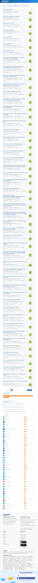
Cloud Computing (7, 433)
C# (5, 472)
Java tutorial (18, 556)
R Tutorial (26, 566)
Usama (12, 60)
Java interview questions (29, 556)
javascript (19, 395)
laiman (11, 236)
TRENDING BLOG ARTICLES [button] (7, 555)
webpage (21, 132)
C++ (5, 474)
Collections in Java (23, 564)
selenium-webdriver (10, 12)
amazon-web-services (25, 395)
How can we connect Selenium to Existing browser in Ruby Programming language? (14, 228)
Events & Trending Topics (9, 505)
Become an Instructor (23, 534)
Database (6, 462)
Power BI (6, 419)
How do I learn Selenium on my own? (11, 307)
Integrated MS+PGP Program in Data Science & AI (27, 522)
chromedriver (15, 238)
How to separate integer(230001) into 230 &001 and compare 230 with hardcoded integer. (13, 58)
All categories (6, 414)
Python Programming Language (7, 565)
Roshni (12, 152)
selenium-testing (16, 12)
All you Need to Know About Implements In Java (20, 569)
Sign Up (34, 3)
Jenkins (8, 361)
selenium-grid (15, 40)
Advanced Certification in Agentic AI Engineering (9, 518)
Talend (6, 493)
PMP (5, 438)
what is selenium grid (7, 37)
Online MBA (4, 553)
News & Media (5, 534)
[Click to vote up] (29, 9)
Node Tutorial (18, 564)
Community (4, 540)
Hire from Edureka (22, 538)
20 (26, 390)
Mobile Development (8, 486)
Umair (12, 354)
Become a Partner (22, 537)
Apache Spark (7, 500)
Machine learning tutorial (29, 560)
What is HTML (23, 556)
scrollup (19, 117)
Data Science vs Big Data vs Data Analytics (8, 566)
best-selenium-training (12, 320)
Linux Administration (8, 481)
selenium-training (6, 320)
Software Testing (9, 230)
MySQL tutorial (23, 560)
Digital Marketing (7, 469)
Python (8, 271)
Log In (31, 3)
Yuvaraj (15, 301)
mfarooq (12, 223)
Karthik (14, 368)
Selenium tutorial (5, 556)
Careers (21, 533)
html (29, 395)
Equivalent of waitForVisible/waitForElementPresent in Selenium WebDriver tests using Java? (14, 84)
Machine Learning (8, 436)
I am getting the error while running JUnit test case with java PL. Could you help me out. (15, 285)
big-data (16, 395)
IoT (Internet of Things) (8, 476)
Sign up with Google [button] (23, 575)
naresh (11, 255)
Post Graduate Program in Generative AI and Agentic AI (27, 519)
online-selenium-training (20, 320)
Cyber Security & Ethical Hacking (10, 429)
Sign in (30, 580)
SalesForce (6, 443)
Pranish (14, 230)
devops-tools (5, 162)
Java (7, 264)
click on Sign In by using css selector (10, 352)
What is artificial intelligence (11, 564)
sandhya (12, 207)
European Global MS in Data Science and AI (26, 528)
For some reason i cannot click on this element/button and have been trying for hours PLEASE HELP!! (14, 269)
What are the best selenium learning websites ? (13, 323)
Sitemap (4, 541)
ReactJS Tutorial (29, 565)
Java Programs (31, 566)
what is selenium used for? (8, 50)
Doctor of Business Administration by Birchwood (27, 521)
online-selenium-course (12, 311)
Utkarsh (12, 341)
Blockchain (6, 467)
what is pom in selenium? (8, 30)
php (31, 395)
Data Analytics (7, 431)
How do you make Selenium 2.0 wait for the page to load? (15, 172)
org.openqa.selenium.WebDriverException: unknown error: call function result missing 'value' (14, 99)
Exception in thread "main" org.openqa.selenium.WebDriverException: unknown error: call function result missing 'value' (14, 196)
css (4, 397)
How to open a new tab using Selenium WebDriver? (13, 157)
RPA (5, 491)
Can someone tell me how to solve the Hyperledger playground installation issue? (14, 331)
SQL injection (24, 561)
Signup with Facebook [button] (23, 578)
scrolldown (15, 117)
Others (6, 488)
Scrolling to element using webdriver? (11, 129)
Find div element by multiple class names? (12, 91)
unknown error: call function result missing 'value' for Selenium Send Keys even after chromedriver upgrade (14, 166)
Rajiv (11, 123)
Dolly (11, 287)
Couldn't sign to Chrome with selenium (11, 345)
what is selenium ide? (7, 43)
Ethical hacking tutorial (18, 561)
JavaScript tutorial (5, 560)
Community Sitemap (6, 544)
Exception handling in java (30, 564)
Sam (14, 308)
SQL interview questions (16, 560)
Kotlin (6, 479)
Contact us (4, 537)
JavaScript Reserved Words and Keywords (8, 568)
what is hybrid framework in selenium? (11, 16)
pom (13, 33)
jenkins (24, 342)
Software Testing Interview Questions (19, 566)
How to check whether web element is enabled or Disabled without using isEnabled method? (13, 67)
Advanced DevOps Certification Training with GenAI (10, 519)
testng (14, 191)
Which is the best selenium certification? (11, 299)
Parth (11, 245)
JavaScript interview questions (11, 557)
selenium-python (22, 94)
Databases (24, 553)
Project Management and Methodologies (17, 553)
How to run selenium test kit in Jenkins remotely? (13, 360)
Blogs (27, 3)
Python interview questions (15, 565)
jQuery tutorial (10, 560)
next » (30, 390)
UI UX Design (7, 455)
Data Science (7, 424)
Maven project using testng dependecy (11, 188)
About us (4, 533)
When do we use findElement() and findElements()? (13, 144)
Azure (6, 460)
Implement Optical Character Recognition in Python (8, 569)
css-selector (8, 355)
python (25, 355)
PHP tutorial (4, 557)
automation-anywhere (22, 232)
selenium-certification (12, 304)
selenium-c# (21, 385)
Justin (11, 271)
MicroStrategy (7, 484)
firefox (4, 239)
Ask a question (23, 3)
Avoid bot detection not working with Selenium (13, 235)
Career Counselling (10, 301)
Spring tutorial (18, 557)
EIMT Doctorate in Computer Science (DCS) (26, 529)
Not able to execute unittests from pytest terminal (14, 367)
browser (5, 126)
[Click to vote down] (29, 10)
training (24, 326)
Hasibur (12, 376)
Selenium (8, 24)
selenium (5, 12)
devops (9, 162)
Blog (3, 538)
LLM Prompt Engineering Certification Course (9, 521)
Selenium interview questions (12, 556)
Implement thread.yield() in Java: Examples (20, 568)
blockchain (7, 397)
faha (11, 138)
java (10, 72)
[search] (10, 1)
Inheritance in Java (30, 557)
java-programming (6, 72)
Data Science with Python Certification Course (9, 522)
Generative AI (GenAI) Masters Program (25, 518)
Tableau (6, 450)
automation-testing (15, 232)
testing (20, 88)
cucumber (21, 79)
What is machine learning (11, 561)
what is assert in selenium (8, 23)
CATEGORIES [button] (5, 550)
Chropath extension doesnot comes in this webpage (14, 137)
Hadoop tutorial (5, 564)
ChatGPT (6, 426)
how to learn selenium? (8, 9)
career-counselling (6, 302)
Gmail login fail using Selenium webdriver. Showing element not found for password (14, 76)
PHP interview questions (24, 557)
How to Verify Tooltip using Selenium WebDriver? (13, 150)
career (11, 302)
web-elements (16, 183)
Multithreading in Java (23, 565)
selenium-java (5, 63)
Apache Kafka (7, 498)
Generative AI (7, 417)
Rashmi (11, 361)
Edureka (12, 24)
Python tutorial (5, 561)
